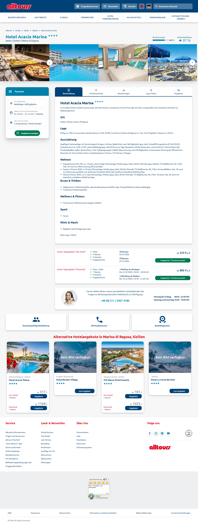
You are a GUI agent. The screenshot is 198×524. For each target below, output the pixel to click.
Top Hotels (45, 436)
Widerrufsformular (144, 513)
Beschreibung (69, 93)
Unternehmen (82, 432)
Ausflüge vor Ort (48, 451)
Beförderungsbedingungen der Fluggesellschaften (19, 464)
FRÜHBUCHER (87, 17)
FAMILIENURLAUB (157, 17)
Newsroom (81, 443)
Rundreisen (46, 447)
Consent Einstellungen (180, 513)
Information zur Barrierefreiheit (103, 513)
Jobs (78, 436)
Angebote (178, 93)
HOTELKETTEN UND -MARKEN (181, 17)
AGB (9, 513)
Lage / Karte (151, 93)
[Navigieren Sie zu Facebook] (149, 433)
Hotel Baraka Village (67, 379)
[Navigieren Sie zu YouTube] (168, 433)
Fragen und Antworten (15, 436)
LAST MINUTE (40, 17)
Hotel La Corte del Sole (163, 379)
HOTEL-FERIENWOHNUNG (111, 17)
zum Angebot (84, 391)
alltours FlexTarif (13, 440)
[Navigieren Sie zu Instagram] (156, 433)
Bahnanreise (46, 458)
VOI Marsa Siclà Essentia (116, 379)
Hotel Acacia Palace (19, 379)
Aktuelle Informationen (15, 432)
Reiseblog (45, 443)
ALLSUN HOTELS (134, 17)
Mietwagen (46, 462)
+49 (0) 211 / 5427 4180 (115, 300)
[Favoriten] (142, 6)
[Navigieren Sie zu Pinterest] (162, 433)
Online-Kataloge (13, 451)
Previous (50, 63)
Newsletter (81, 440)
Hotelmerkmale (96, 93)
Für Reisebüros (12, 458)
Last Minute (46, 440)
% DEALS (64, 17)
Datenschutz (64, 513)
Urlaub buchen (47, 432)
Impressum (35, 513)
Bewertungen (124, 93)
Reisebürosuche (12, 455)
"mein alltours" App (14, 443)
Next (192, 63)
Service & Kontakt (13, 447)
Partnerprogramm (84, 447)
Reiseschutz (46, 455)
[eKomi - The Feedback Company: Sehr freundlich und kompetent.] (99, 489)
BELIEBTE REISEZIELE (17, 17)
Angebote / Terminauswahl (173, 260)
